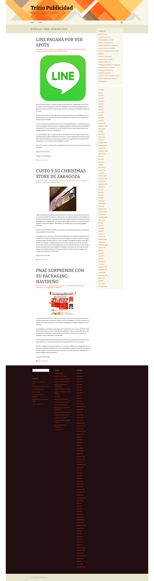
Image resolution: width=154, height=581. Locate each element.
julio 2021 (100, 93)
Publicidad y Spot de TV (104, 73)
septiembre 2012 (102, 184)
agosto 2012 (101, 187)
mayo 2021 (101, 95)
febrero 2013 (101, 170)
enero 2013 (101, 173)
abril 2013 (100, 165)
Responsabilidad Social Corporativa (107, 78)
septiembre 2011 (102, 217)
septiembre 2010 (102, 245)
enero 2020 (101, 101)
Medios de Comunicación (105, 56)
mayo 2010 (101, 256)
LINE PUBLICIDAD (47, 51)
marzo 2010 (101, 261)
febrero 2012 (101, 203)
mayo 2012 (101, 195)
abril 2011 (100, 231)
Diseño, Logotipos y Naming (105, 40)
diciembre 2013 (102, 142)
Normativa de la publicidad (105, 59)
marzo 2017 (101, 112)
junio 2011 (101, 225)
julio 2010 (100, 250)
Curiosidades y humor (38, 389)
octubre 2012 (101, 181)
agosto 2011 (101, 220)
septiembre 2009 (102, 275)
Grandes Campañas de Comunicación (108, 45)
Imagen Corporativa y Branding (106, 48)
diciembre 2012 (102, 176)
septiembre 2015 (102, 126)
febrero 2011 (101, 236)
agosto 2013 (101, 153)
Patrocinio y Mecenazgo (104, 62)
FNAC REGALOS (80, 285)
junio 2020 (101, 98)
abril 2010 (100, 258)
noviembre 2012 (102, 178)
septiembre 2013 (102, 151)
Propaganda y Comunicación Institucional (109, 65)
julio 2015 (100, 131)
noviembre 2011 (102, 212)
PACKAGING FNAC (40, 287)
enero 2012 (101, 206)
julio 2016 (100, 115)
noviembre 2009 (102, 270)
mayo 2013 (101, 162)
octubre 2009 (101, 272)
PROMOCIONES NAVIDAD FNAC (53, 287)
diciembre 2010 (102, 239)
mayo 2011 (101, 228)
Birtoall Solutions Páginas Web (40, 386)
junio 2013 (101, 159)
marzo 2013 (101, 167)
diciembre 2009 (102, 267)
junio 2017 (101, 109)
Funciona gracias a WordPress (39, 577)
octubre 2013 (101, 148)
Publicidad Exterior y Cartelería (106, 67)
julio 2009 (100, 281)
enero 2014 (101, 140)
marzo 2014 (101, 134)
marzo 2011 (101, 234)
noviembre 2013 (102, 145)
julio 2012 (100, 189)
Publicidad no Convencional (57, 285)
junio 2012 (101, 192)
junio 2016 (101, 118)
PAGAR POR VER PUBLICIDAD (59, 51)
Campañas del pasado (104, 37)
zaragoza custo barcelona (53, 182)
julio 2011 (100, 223)
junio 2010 (101, 253)
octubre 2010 (101, 242)
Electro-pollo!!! (36, 392)
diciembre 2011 (102, 209)
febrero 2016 (101, 123)
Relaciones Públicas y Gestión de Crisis (108, 76)
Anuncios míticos (102, 34)
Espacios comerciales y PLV (58, 180)
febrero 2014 (101, 137)
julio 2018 (100, 107)
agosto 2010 (101, 247)
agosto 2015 (101, 129)
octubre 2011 (101, 214)
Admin (32, 22)
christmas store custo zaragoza (77, 180)
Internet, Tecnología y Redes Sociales (61, 49)
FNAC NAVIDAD (71, 285)
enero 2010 (101, 264)
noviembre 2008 (102, 286)
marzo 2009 (101, 283)
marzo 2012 (101, 200)
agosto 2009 (101, 278)
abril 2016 (100, 120)
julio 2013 (100, 156)
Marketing (101, 53)
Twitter (40, 22)
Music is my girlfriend (38, 404)
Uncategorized (102, 81)
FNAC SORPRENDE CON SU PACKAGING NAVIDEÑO (60, 276)
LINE (41, 51)
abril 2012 (100, 198)
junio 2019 (101, 104)
